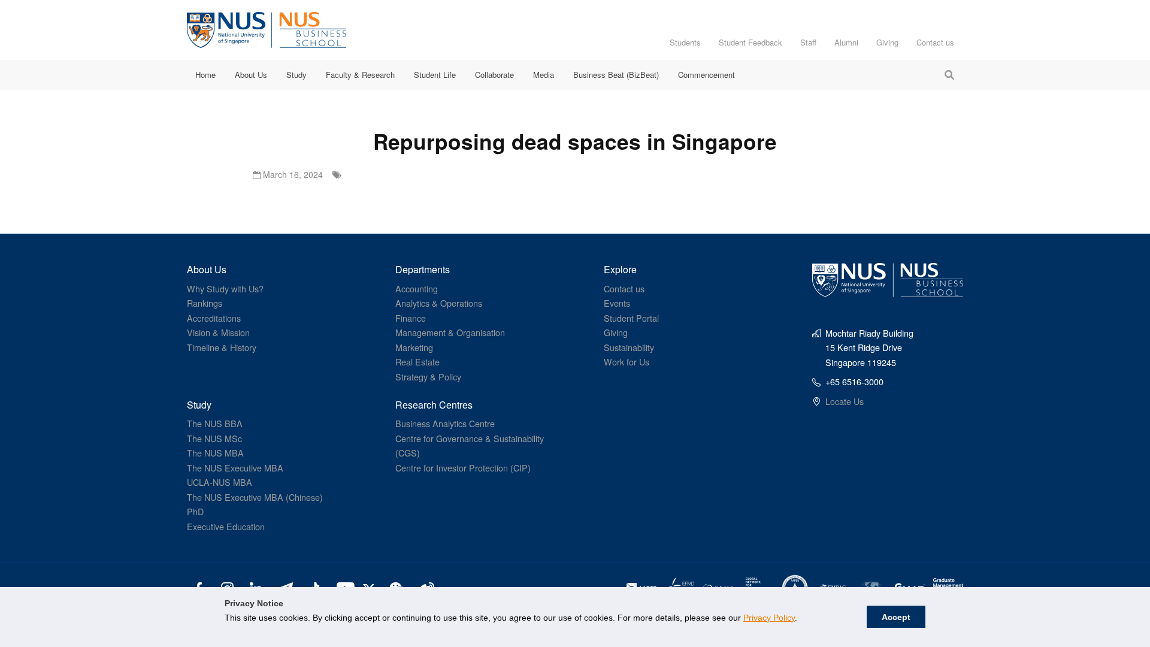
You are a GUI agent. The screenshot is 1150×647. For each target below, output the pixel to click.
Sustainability (629, 347)
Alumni (846, 42)
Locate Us (844, 401)
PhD (195, 511)
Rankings (204, 303)
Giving (887, 42)
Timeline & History (221, 347)
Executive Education (226, 526)
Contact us (935, 42)
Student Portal (631, 318)
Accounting (416, 288)
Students (685, 42)
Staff (808, 42)
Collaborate (494, 74)
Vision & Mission (218, 332)
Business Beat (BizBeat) (616, 74)
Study (296, 74)
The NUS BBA (215, 423)
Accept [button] (896, 617)
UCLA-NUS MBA (219, 482)
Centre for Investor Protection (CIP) (463, 467)
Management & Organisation (450, 332)
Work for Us (626, 361)
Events (617, 303)
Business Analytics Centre (445, 423)
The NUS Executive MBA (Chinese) (255, 497)
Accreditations (214, 318)
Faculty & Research (360, 74)
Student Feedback (750, 42)
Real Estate (417, 361)
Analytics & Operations (438, 303)
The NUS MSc (214, 438)
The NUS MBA (215, 452)
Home (205, 74)
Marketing (414, 347)
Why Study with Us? (225, 288)
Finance (410, 318)
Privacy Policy (769, 617)
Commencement (706, 74)
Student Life (435, 74)
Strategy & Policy (428, 376)
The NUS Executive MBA (235, 467)
